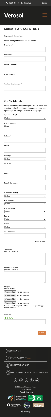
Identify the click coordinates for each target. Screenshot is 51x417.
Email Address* (10, 74)
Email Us (27, 3)
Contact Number (10, 65)
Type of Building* (10, 115)
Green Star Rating (11, 193)
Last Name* (8, 55)
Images (9, 288)
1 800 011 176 (14, 3)
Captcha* (7, 314)
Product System (10, 208)
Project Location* (10, 123)
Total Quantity (9, 232)
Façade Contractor (11, 183)
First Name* (8, 45)
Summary (11, 250)
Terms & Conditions (26, 392)
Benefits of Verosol (11, 269)
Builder (6, 173)
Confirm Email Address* (13, 84)
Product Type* (9, 201)
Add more (41, 241)
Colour (6, 224)
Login (44, 3)
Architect (7, 164)
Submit (41, 332)
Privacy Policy (26, 389)
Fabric (6, 216)
